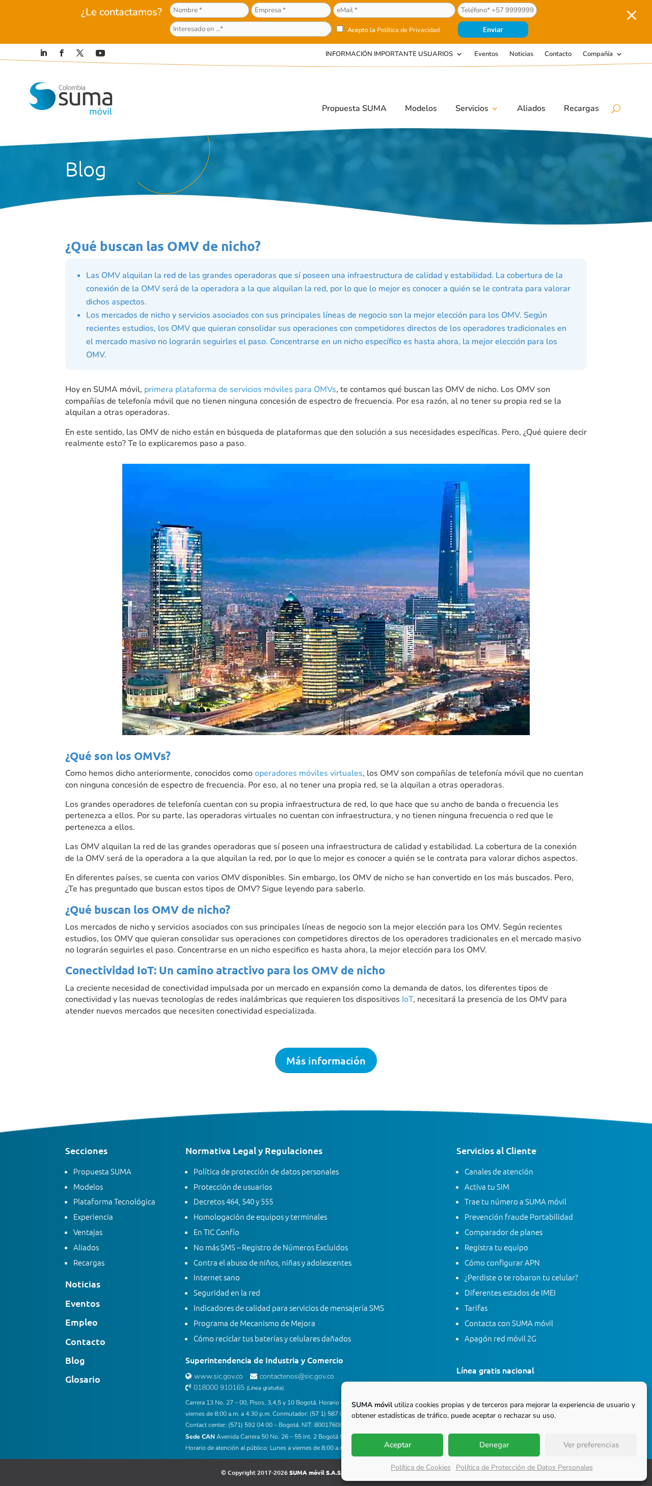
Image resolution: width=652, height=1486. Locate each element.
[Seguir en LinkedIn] (43, 53)
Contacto (558, 54)
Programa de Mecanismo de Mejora (254, 1322)
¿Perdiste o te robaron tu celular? (521, 1277)
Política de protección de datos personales (266, 1171)
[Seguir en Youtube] (100, 53)
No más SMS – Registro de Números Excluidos (271, 1247)
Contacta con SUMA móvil (509, 1322)
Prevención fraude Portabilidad (519, 1216)
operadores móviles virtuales (309, 773)
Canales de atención (499, 1171)
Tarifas (476, 1307)
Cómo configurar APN (502, 1262)
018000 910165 (219, 1387)
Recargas (581, 108)
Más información (326, 1060)
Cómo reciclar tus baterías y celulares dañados (272, 1338)
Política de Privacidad (408, 29)
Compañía (598, 54)
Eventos (486, 54)
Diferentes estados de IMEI (510, 1292)
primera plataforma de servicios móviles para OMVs (240, 389)
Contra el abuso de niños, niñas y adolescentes (272, 1262)
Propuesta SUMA (354, 108)
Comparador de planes (503, 1231)
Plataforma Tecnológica (114, 1201)
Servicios (471, 108)
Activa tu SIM (487, 1186)
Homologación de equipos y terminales (260, 1216)
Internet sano (217, 1277)
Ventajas (87, 1231)
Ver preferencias (591, 1445)
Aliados (531, 108)
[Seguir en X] (80, 53)
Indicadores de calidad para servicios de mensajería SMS (289, 1307)
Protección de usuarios (233, 1186)
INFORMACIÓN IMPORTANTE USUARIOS (389, 54)
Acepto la (393, 29)
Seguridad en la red (227, 1292)
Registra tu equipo (496, 1247)
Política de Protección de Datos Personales (524, 1467)
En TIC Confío (216, 1231)
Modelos (421, 108)
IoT (407, 999)
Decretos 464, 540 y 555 (233, 1201)
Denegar (494, 1445)
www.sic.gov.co (218, 1376)
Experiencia (93, 1216)
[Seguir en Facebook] (62, 53)
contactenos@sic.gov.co (297, 1376)
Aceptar (397, 1445)
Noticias (521, 54)
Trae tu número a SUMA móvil (515, 1201)
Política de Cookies (421, 1467)
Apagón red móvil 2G (500, 1338)
